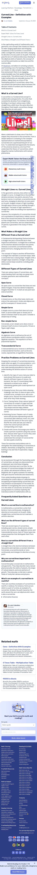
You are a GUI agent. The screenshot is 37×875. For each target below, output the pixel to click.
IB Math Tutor (4, 804)
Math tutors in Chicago (24, 773)
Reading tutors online (6, 810)
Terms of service (23, 822)
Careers (21, 815)
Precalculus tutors (5, 792)
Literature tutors (23, 762)
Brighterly (6, 66)
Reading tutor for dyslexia (25, 760)
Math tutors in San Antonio (25, 780)
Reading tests (4, 829)
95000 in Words (9, 679)
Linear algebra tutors (6, 796)
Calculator (3, 778)
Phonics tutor (22, 750)
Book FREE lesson (18, 872)
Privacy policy (22, 820)
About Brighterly (23, 800)
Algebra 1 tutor (5, 785)
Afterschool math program (8, 760)
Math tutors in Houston (24, 784)
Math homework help (6, 762)
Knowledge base (5, 774)
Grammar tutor (23, 757)
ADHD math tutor (5, 801)
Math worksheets (5, 771)
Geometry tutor (5, 789)
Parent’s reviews (23, 802)
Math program (4, 755)
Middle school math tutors (7, 752)
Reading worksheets (6, 827)
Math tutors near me (24, 770)
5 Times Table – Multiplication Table (18, 663)
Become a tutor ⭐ (23, 814)
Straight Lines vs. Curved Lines (11, 36)
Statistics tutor (5, 803)
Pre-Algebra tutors (6, 790)
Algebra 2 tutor (5, 787)
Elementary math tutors (7, 750)
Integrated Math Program (7, 784)
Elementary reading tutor (7, 812)
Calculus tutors (5, 794)
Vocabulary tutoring (24, 755)
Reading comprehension (7, 817)
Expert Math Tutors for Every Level (12, 33)
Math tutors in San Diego (25, 775)
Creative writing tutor (24, 759)
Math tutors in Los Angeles (25, 778)
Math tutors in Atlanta (24, 782)
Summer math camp (6, 766)
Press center (22, 808)
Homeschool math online (7, 759)
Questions (3, 776)
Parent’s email (5, 729)
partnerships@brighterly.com (26, 833)
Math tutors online (5, 748)
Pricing (21, 803)
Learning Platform (7, 8)
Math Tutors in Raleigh (24, 794)
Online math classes (6, 757)
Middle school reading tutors (8, 814)
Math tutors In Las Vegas (25, 777)
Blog (20, 807)
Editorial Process (23, 812)
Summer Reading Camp (7, 820)
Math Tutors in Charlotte (25, 787)
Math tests (4, 773)
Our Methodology (23, 805)
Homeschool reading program (8, 819)
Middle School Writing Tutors (8, 822)
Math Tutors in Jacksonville (26, 790)
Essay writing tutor (24, 764)
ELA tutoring (22, 748)
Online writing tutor (24, 754)
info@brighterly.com (24, 827)
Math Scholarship (5, 764)
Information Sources (10, 597)
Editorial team (22, 810)
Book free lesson (25, 2)
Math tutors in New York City (26, 772)
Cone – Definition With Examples (17, 647)
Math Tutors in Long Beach (25, 792)
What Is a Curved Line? (8, 30)
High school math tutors (7, 754)
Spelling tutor (22, 752)
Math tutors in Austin (24, 785)
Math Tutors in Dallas (24, 789)
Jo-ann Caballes (7, 21)
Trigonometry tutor (6, 797)
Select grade (6, 725)
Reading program (5, 815)
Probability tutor (5, 799)
